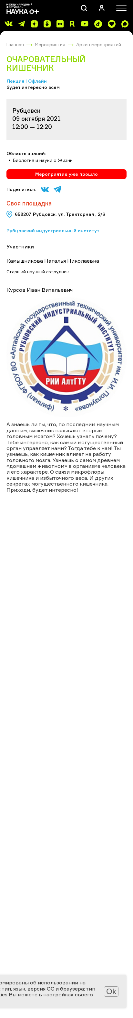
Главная (15, 44)
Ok (111, 991)
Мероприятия (50, 44)
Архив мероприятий (98, 44)
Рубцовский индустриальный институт (52, 230)
